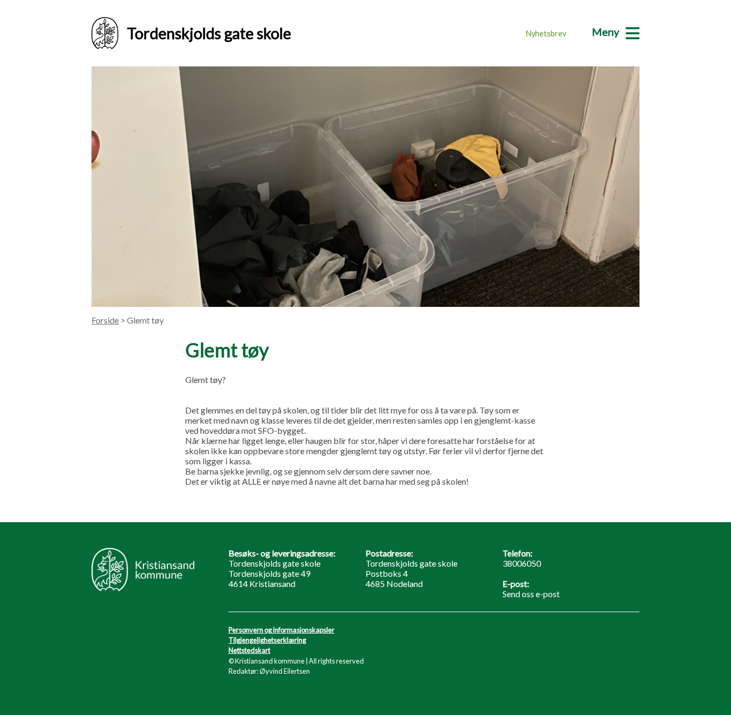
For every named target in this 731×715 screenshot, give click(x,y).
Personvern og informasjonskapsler (281, 630)
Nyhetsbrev (546, 33)
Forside (105, 320)
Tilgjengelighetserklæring (267, 640)
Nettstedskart (249, 650)
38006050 (521, 563)
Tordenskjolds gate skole (209, 33)
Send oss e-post (531, 594)
